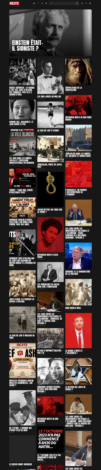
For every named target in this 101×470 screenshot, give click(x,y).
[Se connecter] (86, 3)
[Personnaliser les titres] (38, 3)
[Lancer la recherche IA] (77, 3)
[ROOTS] (14, 3)
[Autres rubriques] (46, 3)
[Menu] (90, 3)
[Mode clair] (42, 3)
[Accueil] (34, 3)
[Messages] (82, 3)
